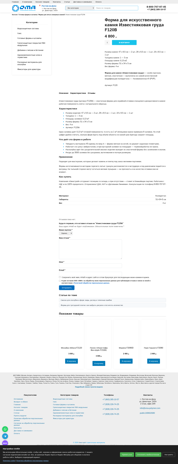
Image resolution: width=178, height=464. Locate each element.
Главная (15, 2)
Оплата (98, 2)
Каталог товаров (42, 2)
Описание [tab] (63, 93)
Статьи (67, 2)
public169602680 (147, 413)
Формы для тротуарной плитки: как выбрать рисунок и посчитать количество (92, 305)
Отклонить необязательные (148, 455)
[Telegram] (5, 436)
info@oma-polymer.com (150, 408)
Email (62, 270)
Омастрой (82, 442)
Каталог (15, 14)
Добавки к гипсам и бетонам (30, 50)
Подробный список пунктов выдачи (89, 387)
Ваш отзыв (64, 238)
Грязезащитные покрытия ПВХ (31, 44)
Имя (61, 262)
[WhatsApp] (5, 429)
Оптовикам (18, 399)
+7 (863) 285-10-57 (156, 9)
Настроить (169, 455)
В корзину (124, 42)
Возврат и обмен (21, 402)
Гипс (19, 33)
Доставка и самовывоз (82, 2)
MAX (5, 443)
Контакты (57, 2)
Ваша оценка (65, 230)
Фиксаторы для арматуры (29, 69)
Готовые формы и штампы (28, 14)
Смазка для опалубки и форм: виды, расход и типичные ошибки (86, 300)
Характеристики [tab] (78, 93)
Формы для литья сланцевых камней (52, 14)
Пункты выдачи (20, 416)
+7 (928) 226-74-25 (111, 404)
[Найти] (134, 8)
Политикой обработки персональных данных (91, 283)
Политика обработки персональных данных (32, 461)
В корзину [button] (71, 361)
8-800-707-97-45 (156, 6)
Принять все (127, 455)
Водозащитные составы (28, 28)
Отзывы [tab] (91, 93)
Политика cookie (9, 461)
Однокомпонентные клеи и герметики (29, 56)
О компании (27, 2)
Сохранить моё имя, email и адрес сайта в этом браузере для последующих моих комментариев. (105, 277)
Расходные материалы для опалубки (29, 63)
